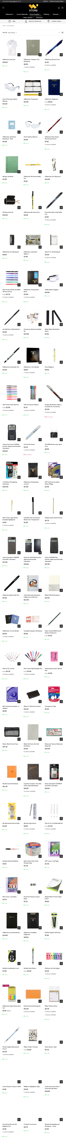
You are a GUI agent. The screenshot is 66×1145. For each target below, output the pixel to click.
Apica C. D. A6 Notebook (52, 252)
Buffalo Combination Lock (11, 968)
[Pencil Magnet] (54, 355)
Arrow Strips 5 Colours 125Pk (12, 1086)
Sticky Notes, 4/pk (51, 1047)
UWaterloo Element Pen (52, 59)
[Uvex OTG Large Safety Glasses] (12, 87)
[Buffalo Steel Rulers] (33, 956)
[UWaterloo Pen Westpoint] (12, 240)
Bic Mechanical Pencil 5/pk (11, 823)
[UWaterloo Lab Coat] (12, 47)
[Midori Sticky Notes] (54, 994)
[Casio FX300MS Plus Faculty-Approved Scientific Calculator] (54, 545)
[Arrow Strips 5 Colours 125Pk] (12, 1074)
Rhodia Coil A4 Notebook (10, 784)
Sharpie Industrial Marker (10, 861)
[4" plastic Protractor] (33, 1112)
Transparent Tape (50, 706)
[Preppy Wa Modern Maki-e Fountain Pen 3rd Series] (54, 392)
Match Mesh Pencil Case (10, 744)
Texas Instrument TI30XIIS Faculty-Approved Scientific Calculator (12, 446)
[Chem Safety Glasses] (33, 125)
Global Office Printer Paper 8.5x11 (53, 898)
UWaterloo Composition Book (31, 290)
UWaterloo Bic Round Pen (32, 212)
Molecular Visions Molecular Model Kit (54, 745)
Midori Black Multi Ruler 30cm (52, 330)
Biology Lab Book (8, 176)
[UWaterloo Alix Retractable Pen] (33, 164)
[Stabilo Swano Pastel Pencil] (54, 505)
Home (4, 25)
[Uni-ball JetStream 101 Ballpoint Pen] (12, 1112)
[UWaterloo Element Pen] (54, 47)
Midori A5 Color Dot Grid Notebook (31, 745)
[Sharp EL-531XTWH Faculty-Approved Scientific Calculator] (33, 545)
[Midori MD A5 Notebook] (54, 583)
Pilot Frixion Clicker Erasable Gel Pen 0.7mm (11, 290)
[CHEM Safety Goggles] (54, 277)
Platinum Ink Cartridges (52, 968)
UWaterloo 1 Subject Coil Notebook (31, 60)
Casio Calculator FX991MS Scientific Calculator (11, 558)
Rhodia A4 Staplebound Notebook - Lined (52, 1125)
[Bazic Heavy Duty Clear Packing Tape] (33, 849)
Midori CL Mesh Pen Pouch (32, 706)
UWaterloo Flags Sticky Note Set (12, 1007)
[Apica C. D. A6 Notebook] (54, 240)
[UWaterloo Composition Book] (33, 277)
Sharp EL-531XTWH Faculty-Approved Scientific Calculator (33, 559)
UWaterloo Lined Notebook (11, 932)
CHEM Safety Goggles (52, 290)
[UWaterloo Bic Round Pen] (33, 200)
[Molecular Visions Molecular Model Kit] (54, 732)
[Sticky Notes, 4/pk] (54, 1035)
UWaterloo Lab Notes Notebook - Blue (9, 138)
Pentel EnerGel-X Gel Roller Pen (53, 213)
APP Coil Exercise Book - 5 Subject (11, 707)
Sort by (5, 32)
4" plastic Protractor (30, 1124)
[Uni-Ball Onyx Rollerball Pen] (12, 317)
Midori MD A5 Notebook (52, 595)
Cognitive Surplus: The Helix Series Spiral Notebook (32, 784)
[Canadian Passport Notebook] (33, 619)
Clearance (39, 17)
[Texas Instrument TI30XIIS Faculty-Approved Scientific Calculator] (12, 432)
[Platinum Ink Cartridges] (54, 956)
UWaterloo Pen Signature (53, 176)
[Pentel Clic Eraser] (33, 432)
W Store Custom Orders (56, 1)
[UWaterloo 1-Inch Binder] (33, 355)
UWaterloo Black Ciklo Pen (11, 595)
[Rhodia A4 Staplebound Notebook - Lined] (54, 1112)
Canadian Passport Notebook (33, 631)
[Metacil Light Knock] (33, 811)
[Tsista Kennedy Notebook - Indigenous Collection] (33, 583)
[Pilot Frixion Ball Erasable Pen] (33, 656)
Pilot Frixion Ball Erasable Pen (33, 668)
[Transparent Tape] (54, 694)
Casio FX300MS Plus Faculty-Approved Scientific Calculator (54, 559)
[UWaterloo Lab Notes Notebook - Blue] (12, 125)
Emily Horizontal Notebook (32, 1006)
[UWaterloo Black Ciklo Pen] (12, 583)
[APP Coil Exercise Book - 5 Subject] (12, 694)
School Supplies (10, 25)
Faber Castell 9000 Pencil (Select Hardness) (53, 632)
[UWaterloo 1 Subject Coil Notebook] (33, 47)
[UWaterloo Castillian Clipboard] (33, 920)
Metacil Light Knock (30, 823)
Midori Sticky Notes (51, 1006)
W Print (45, 1)
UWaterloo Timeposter (31, 99)
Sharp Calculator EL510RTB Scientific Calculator (53, 784)
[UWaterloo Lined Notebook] (12, 920)
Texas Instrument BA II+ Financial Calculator (52, 1087)
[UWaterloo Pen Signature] (54, 164)
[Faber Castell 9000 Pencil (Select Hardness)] (54, 619)
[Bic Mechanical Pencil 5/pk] (12, 811)
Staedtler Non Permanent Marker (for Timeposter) (32, 519)
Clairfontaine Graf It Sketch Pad (53, 669)
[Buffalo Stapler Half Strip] (54, 920)
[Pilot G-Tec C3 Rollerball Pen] (54, 811)
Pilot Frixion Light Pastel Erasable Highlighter (10, 519)
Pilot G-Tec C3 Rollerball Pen (54, 823)
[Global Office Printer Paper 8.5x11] (54, 884)
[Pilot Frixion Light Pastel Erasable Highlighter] (12, 505)
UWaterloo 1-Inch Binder (31, 367)
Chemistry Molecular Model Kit (32, 330)
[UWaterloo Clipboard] (54, 87)
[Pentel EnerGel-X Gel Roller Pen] (54, 200)
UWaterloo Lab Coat (9, 59)
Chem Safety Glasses (30, 137)
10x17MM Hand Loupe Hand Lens (53, 445)
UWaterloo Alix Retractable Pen (32, 177)
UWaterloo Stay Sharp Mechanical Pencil (52, 138)
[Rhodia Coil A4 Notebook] (12, 771)
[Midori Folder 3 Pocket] (33, 1035)
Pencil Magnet (49, 367)
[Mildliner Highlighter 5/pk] (33, 1074)
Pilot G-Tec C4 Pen (8, 668)
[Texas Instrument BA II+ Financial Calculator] (54, 1074)
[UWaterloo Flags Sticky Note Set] (12, 994)
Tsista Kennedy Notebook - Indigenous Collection (32, 596)
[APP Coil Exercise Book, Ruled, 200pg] (54, 470)
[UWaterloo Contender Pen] (12, 355)
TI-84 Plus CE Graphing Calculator (10, 483)
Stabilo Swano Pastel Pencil (53, 518)
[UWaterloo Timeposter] (33, 87)
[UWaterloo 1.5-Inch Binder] (12, 619)
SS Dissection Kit (8, 212)
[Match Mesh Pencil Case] (12, 732)
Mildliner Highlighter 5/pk (32, 1086)
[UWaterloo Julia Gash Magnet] (33, 240)
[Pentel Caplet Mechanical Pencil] (12, 1035)
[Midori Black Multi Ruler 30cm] (54, 317)
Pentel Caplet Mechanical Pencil (11, 1048)
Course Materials (22, 14)
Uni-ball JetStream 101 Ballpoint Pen (10, 1125)
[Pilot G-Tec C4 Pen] (12, 656)
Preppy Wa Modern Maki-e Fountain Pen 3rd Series (53, 405)
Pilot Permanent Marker (31, 405)
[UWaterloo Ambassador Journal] (33, 470)
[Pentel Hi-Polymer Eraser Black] (33, 884)
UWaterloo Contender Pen (11, 367)
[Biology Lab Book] (12, 164)
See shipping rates (24, 1)
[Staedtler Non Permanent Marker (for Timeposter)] (33, 505)
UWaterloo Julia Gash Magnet (30, 253)
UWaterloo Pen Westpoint (11, 252)
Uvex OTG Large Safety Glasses (10, 100)
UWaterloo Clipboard (51, 99)
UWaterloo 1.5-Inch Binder (11, 631)
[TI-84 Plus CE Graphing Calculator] (12, 470)
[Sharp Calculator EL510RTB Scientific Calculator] (54, 771)
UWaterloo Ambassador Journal (31, 483)
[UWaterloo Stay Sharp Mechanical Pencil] (54, 125)
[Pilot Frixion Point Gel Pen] (12, 392)
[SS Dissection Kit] (12, 200)
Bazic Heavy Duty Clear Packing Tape (31, 862)
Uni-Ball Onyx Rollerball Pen (11, 329)
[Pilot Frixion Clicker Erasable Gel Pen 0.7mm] (12, 277)
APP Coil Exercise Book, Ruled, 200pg (52, 483)
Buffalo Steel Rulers (30, 968)
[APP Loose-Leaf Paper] (54, 849)
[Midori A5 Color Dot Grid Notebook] (33, 732)
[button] (62, 8)
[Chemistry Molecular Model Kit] (33, 317)
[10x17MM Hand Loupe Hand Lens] (54, 432)
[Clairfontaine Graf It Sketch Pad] (54, 656)
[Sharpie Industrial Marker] (12, 849)
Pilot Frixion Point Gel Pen (11, 405)
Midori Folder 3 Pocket (31, 1047)
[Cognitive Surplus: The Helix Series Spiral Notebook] (33, 771)
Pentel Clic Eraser (29, 444)
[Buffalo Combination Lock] (12, 956)
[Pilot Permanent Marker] (33, 392)
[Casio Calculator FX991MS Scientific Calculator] (12, 545)
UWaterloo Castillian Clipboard (30, 933)
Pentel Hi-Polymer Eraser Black (32, 898)
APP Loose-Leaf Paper (52, 861)
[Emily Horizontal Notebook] (33, 994)
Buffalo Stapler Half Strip (52, 932)
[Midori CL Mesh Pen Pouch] (33, 694)
